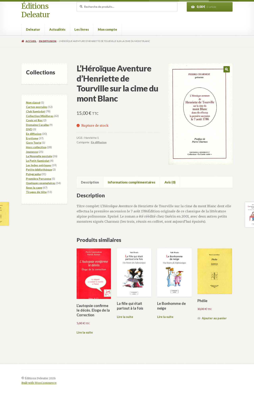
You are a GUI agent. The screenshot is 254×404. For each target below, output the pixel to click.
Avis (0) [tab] (170, 182)
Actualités (57, 29)
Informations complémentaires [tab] (131, 182)
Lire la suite (85, 332)
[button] (226, 69)
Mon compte (107, 29)
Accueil (31, 41)
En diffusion (47, 41)
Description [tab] (90, 182)
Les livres (81, 29)
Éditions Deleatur (35, 10)
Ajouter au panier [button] (214, 318)
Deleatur (33, 29)
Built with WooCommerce (38, 383)
